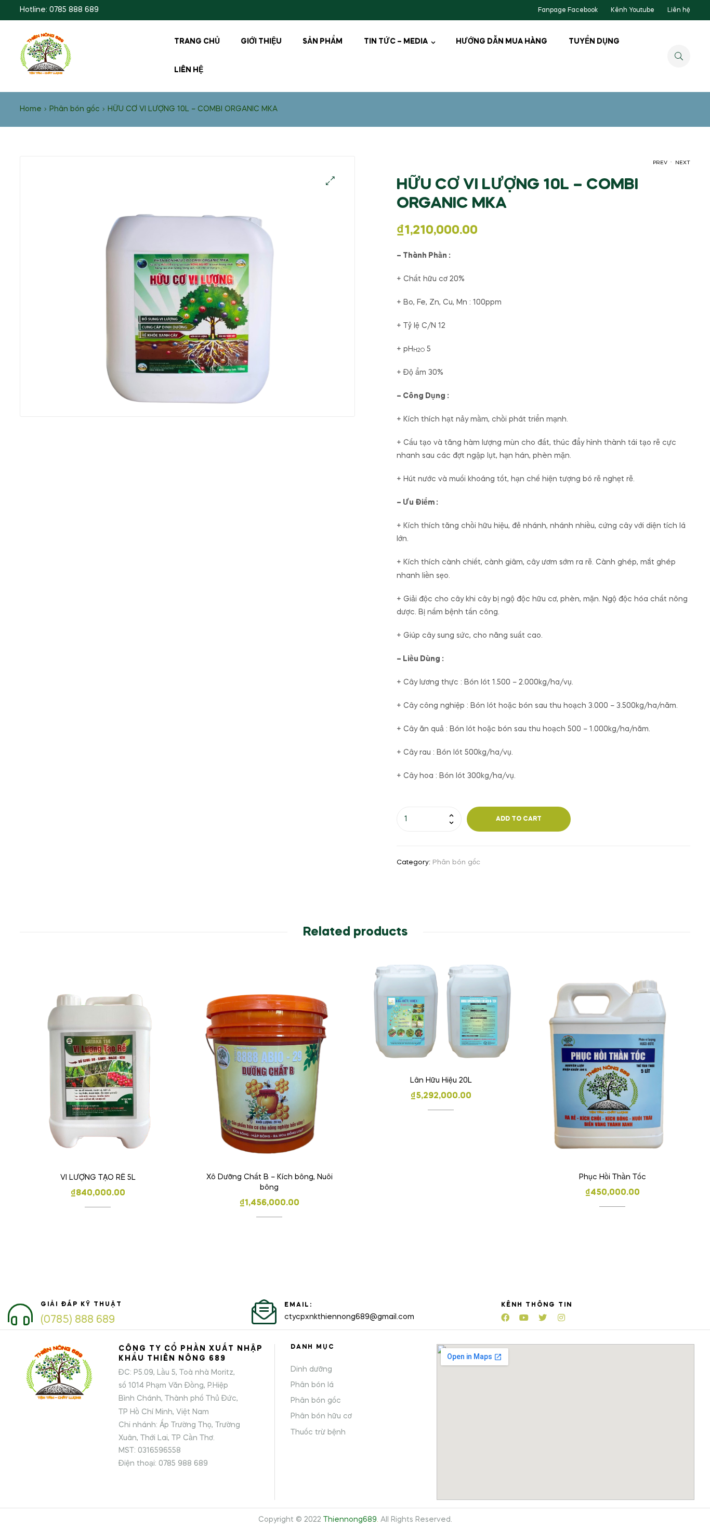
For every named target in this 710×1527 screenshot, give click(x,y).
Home (31, 109)
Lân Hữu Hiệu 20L (441, 1080)
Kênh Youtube (632, 10)
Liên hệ (678, 10)
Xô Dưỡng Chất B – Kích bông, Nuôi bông (269, 1182)
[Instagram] (561, 1317)
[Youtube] (524, 1317)
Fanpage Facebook (568, 10)
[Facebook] (505, 1317)
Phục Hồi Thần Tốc (612, 1177)
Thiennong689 (350, 1519)
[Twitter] (542, 1317)
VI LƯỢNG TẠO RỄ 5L (98, 1177)
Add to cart (519, 819)
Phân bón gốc (74, 109)
